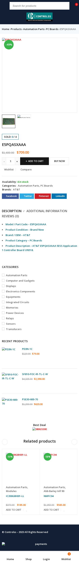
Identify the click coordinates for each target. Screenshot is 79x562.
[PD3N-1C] (10, 356)
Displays (11, 286)
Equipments (13, 297)
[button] (72, 42)
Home (5, 29)
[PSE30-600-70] (10, 406)
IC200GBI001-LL (15, 496)
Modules (11, 491)
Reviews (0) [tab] (10, 216)
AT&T (16, 189)
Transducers (13, 329)
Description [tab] (11, 211)
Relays (10, 318)
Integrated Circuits (17, 302)
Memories (12, 307)
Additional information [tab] (46, 211)
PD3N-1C (27, 349)
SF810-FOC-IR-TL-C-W (35, 374)
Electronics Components (20, 291)
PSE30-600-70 (30, 399)
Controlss (10, 532)
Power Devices (15, 313)
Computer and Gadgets (20, 280)
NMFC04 (48, 496)
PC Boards (52, 29)
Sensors (11, 323)
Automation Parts (33, 29)
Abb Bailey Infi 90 (54, 491)
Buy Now (59, 161)
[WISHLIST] (26, 510)
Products (16, 29)
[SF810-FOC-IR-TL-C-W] (10, 381)
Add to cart (36, 161)
